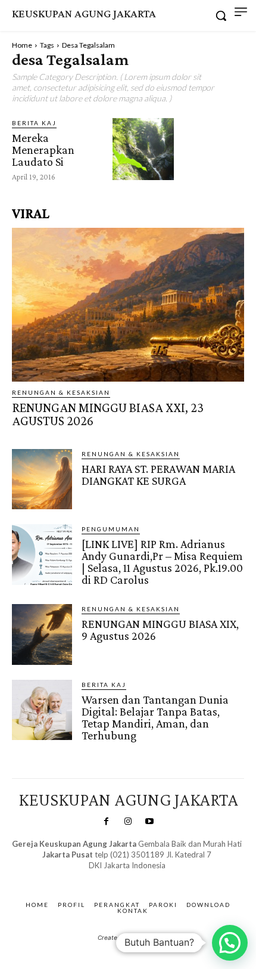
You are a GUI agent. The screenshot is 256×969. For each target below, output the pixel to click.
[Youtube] (149, 821)
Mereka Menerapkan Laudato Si (43, 149)
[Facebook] (106, 821)
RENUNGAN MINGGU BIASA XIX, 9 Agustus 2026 (160, 629)
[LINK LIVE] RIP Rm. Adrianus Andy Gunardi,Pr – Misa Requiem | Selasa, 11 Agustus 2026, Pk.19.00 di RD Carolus (162, 561)
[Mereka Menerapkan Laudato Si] (143, 148)
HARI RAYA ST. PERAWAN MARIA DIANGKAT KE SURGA (158, 474)
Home (22, 45)
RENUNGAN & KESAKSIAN (61, 392)
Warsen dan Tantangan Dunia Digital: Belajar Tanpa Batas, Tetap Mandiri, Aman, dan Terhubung (155, 717)
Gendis (161, 877)
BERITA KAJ (34, 122)
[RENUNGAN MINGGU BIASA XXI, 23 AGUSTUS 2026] (128, 304)
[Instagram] (128, 821)
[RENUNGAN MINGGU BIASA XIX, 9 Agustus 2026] (42, 634)
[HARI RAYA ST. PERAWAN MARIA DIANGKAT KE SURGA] (42, 479)
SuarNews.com (108, 877)
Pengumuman (111, 529)
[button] (230, 943)
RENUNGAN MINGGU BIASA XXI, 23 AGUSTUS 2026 (108, 414)
